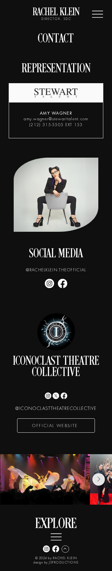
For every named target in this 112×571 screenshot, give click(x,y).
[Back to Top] (65, 549)
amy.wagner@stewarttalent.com (56, 118)
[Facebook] (62, 283)
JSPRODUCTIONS (64, 562)
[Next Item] (98, 479)
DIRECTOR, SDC (56, 19)
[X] (56, 396)
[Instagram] (49, 283)
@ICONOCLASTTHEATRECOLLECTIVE (55, 408)
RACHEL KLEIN (56, 12)
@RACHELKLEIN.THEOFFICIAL (56, 270)
